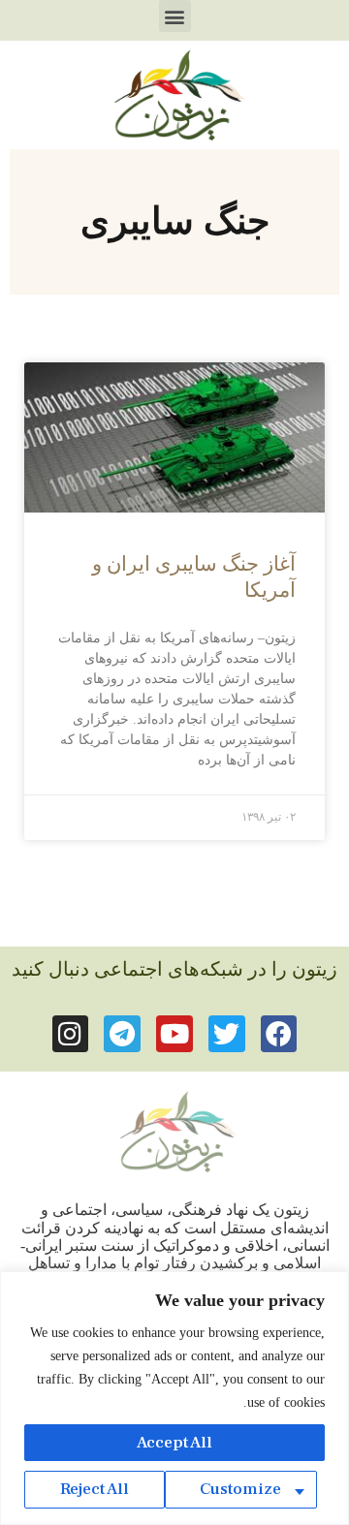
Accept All (174, 1442)
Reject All (94, 1489)
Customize (240, 1489)
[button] (175, 16)
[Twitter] (226, 1033)
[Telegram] (122, 1033)
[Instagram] (70, 1033)
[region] (174, 1398)
